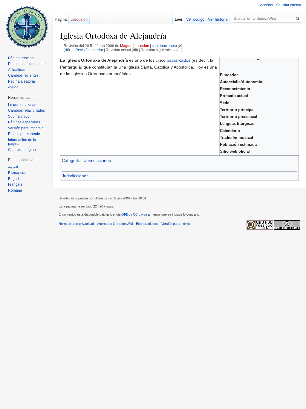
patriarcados (178, 60)
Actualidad (16, 70)
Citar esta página (22, 150)
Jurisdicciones (97, 160)
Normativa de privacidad (76, 223)
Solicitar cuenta (288, 5)
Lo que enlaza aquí (23, 105)
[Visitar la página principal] (26, 24)
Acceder (266, 5)
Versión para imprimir (25, 128)
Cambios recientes (23, 75)
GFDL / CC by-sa (134, 214)
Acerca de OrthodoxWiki (115, 223)
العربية (13, 167)
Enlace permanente (24, 134)
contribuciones (164, 46)
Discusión (79, 19)
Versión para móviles (176, 223)
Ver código (195, 19)
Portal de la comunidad (27, 64)
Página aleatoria (21, 81)
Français (15, 184)
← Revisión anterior (87, 50)
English (14, 179)
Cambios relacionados (26, 110)
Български (17, 173)
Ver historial (218, 19)
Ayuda (13, 87)
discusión (141, 46)
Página (61, 19)
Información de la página (22, 142)
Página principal (21, 58)
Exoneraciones (147, 223)
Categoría (71, 160)
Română (15, 190)
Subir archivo (19, 116)
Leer (178, 19)
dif (67, 50)
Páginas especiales (24, 122)
